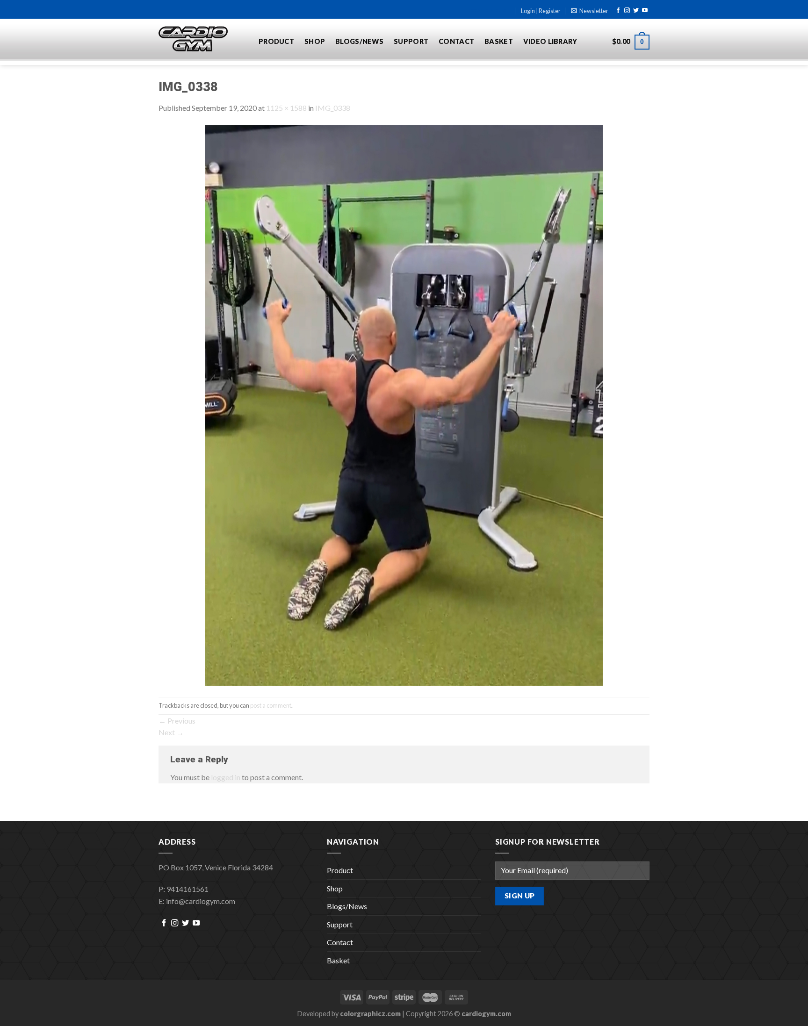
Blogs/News (359, 41)
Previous (177, 720)
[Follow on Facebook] (618, 10)
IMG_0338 (332, 107)
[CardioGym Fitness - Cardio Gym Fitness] (202, 39)
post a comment (270, 705)
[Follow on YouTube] (645, 10)
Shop (314, 41)
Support (411, 41)
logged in (225, 777)
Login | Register (541, 10)
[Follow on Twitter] (636, 10)
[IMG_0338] (404, 404)
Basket (498, 41)
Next (171, 732)
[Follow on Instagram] (627, 10)
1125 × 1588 (286, 107)
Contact (456, 41)
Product (276, 41)
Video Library (550, 41)
